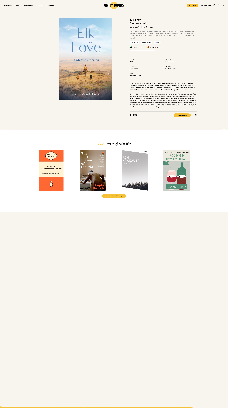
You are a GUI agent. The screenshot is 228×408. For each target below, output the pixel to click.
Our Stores (8, 5)
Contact (51, 5)
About (18, 5)
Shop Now (192, 5)
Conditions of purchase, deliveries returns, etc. (142, 49)
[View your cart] (223, 5)
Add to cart (182, 115)
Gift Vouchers (206, 5)
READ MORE (133, 38)
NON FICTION (134, 42)
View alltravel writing (114, 196)
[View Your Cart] (223, 5)
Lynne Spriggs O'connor (143, 27)
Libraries (41, 5)
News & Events (29, 5)
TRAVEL (157, 42)
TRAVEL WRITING (146, 42)
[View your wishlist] (219, 5)
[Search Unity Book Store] (214, 5)
